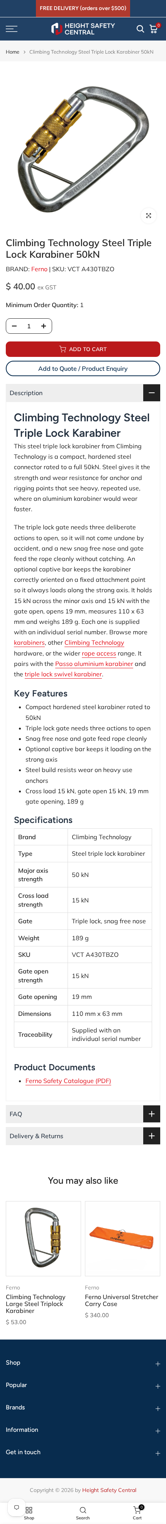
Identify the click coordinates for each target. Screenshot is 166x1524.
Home (12, 51)
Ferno (39, 269)
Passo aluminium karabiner (94, 663)
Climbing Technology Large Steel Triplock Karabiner (36, 1303)
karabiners (29, 642)
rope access (99, 653)
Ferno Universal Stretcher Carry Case (121, 1300)
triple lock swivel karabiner (63, 674)
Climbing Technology (94, 642)
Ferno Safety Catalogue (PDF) (68, 1081)
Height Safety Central (109, 1490)
